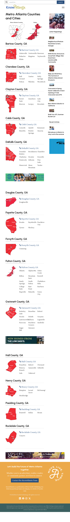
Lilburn (31, 320)
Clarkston (22, 157)
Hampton (22, 390)
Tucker (39, 165)
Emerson (40, 53)
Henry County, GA (29, 387)
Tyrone (21, 228)
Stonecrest (23, 165)
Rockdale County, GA (30, 432)
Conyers (22, 436)
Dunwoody (23, 160)
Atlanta (22, 271)
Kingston (31, 56)
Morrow (22, 104)
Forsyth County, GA (30, 245)
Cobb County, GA (28, 124)
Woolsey (31, 228)
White (21, 59)
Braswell (22, 413)
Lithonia (31, 160)
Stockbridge (23, 396)
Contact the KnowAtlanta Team (24, 480)
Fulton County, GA (29, 267)
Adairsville (23, 53)
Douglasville (23, 202)
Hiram (39, 413)
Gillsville (40, 368)
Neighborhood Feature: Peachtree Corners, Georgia (55, 43)
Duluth (30, 317)
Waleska (31, 82)
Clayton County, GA (30, 95)
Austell (30, 128)
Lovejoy (31, 104)
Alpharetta (32, 271)
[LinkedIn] (20, 498)
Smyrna (40, 131)
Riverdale (40, 104)
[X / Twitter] (30, 498)
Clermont (40, 365)
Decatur (31, 157)
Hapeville (22, 292)
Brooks (21, 222)
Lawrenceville (24, 320)
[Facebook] (23, 498)
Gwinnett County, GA (30, 308)
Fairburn (40, 287)
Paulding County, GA (30, 409)
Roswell (40, 276)
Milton (21, 276)
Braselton (31, 311)
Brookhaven (32, 152)
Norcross (22, 323)
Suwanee (31, 328)
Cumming (22, 249)
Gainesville (32, 368)
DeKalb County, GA (29, 148)
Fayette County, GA (30, 219)
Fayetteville (32, 222)
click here (35, 508)
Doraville (40, 157)
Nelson (21, 82)
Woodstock (41, 82)
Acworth (22, 128)
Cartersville (32, 53)
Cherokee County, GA (31, 73)
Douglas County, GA (30, 199)
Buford (39, 311)
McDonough (41, 390)
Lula (20, 373)
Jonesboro (32, 99)
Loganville (41, 320)
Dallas (30, 413)
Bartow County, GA (30, 50)
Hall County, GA (28, 361)
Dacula (21, 317)
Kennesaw (41, 128)
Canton (30, 76)
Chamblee (41, 152)
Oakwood (31, 373)
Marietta (22, 131)
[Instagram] (26, 498)
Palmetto (31, 292)
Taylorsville (41, 56)
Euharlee (22, 56)
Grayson (40, 317)
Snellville (40, 323)
